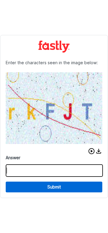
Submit (54, 186)
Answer (13, 157)
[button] (91, 151)
